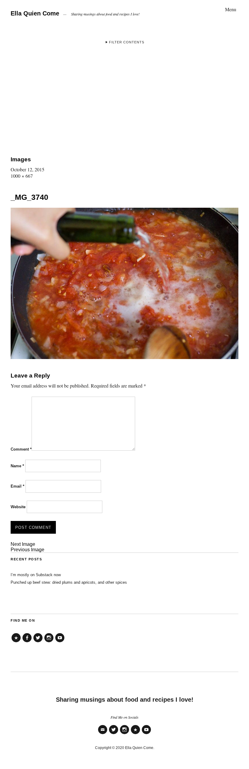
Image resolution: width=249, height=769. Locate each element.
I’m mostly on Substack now (36, 575)
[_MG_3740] (124, 357)
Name (17, 466)
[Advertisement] (124, 98)
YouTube (146, 733)
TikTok (135, 733)
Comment (21, 449)
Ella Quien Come (35, 13)
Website (18, 507)
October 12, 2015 (27, 169)
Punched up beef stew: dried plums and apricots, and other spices (69, 582)
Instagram (124, 733)
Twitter (113, 733)
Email (17, 486)
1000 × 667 (22, 176)
